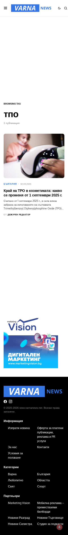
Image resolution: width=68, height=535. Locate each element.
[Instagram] (10, 401)
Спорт (41, 486)
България (10, 184)
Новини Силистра (20, 524)
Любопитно (15, 480)
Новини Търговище (50, 518)
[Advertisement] (34, 59)
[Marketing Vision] (31, 341)
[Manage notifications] (59, 527)
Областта (43, 480)
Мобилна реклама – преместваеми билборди (50, 507)
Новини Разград (19, 518)
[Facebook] (5, 401)
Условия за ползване (15, 455)
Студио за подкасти (50, 524)
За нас (12, 447)
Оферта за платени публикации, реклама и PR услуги (50, 434)
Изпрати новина (19, 428)
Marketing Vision (19, 503)
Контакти (43, 447)
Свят (11, 486)
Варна (12, 474)
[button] (5, 8)
